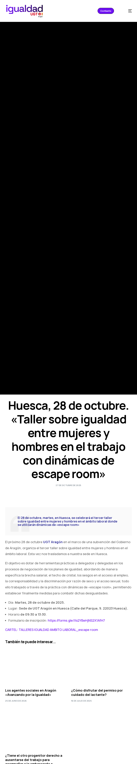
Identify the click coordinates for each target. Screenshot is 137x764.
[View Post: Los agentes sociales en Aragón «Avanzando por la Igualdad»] (35, 665)
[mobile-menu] (127, 11)
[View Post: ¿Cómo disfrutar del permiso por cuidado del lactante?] (101, 665)
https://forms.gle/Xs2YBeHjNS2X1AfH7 (76, 620)
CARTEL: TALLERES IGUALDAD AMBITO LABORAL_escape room (51, 630)
